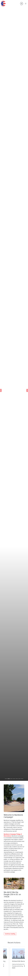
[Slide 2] (9, 779)
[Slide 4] (14, 779)
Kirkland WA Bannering (17, 960)
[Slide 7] (22, 779)
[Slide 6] (19, 779)
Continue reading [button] (10, 934)
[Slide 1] (6, 779)
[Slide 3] (11, 779)
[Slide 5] (17, 779)
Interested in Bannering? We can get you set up (14, 774)
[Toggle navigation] (25, 3)
